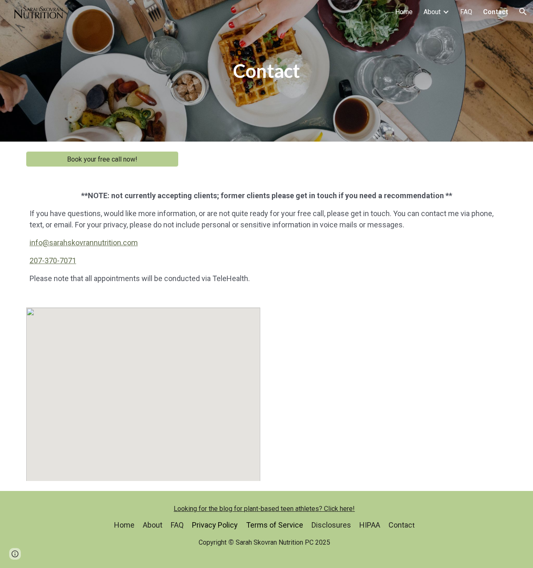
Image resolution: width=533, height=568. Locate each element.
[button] (523, 12)
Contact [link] (495, 12)
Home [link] (404, 12)
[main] (266, 71)
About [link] (432, 12)
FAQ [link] (466, 12)
